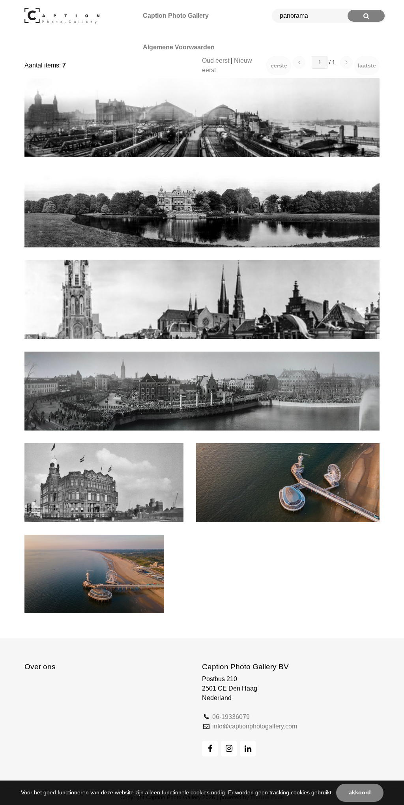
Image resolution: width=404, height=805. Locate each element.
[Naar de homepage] (63, 16)
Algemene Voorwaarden (179, 47)
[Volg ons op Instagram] (229, 748)
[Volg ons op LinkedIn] (248, 748)
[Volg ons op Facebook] (210, 748)
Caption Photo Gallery (176, 15)
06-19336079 (231, 716)
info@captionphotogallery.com (254, 726)
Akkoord (360, 793)
